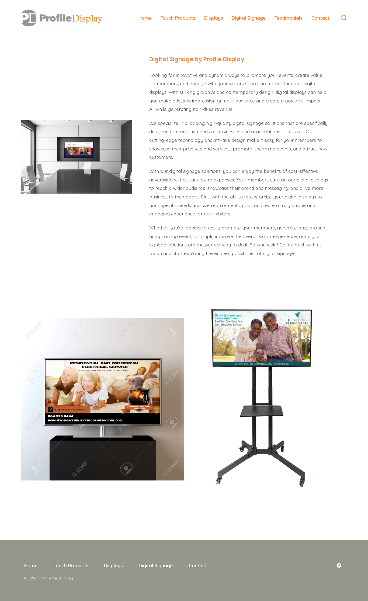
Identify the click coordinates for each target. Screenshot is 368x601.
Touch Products (178, 18)
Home (145, 18)
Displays (213, 18)
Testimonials (289, 18)
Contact (320, 18)
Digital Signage (249, 18)
